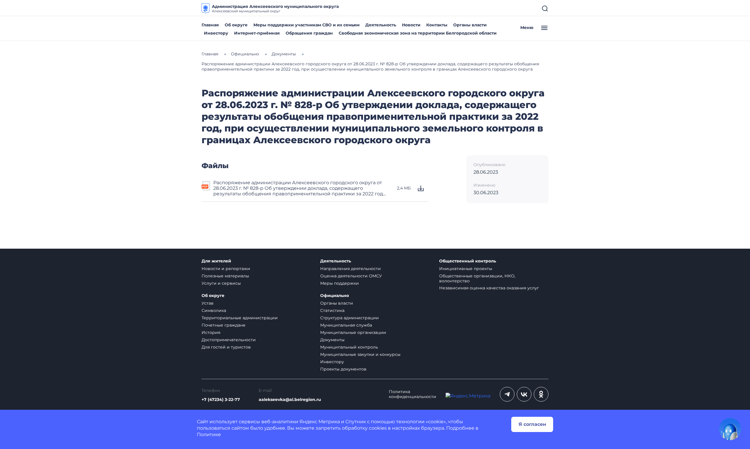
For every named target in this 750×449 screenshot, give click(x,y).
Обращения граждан (309, 33)
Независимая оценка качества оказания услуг (489, 288)
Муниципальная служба (346, 325)
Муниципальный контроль (349, 347)
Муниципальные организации (353, 332)
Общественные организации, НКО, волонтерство (477, 278)
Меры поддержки (339, 283)
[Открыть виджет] (730, 429)
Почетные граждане (224, 325)
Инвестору (216, 33)
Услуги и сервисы (221, 283)
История (211, 332)
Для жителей (216, 261)
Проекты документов (343, 369)
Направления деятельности (350, 268)
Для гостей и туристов (226, 347)
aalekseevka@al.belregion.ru (290, 399)
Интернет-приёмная (257, 33)
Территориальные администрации (240, 317)
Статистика (332, 310)
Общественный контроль (467, 261)
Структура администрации (349, 317)
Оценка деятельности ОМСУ (351, 276)
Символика (214, 310)
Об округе (236, 25)
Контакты (436, 25)
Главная (210, 25)
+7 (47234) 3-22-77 (221, 399)
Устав (208, 303)
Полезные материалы (225, 276)
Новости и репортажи (226, 268)
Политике (209, 434)
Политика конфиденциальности (412, 394)
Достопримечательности (229, 339)
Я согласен (532, 424)
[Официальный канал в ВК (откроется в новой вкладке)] (524, 394)
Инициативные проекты (465, 268)
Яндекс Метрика (319, 421)
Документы (332, 339)
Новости (411, 25)
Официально (334, 295)
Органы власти (470, 25)
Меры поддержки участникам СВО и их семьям (306, 25)
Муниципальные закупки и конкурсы (360, 354)
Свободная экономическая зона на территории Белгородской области (418, 33)
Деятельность (380, 25)
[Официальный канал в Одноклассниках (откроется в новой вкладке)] (541, 394)
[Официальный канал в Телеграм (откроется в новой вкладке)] (507, 394)
